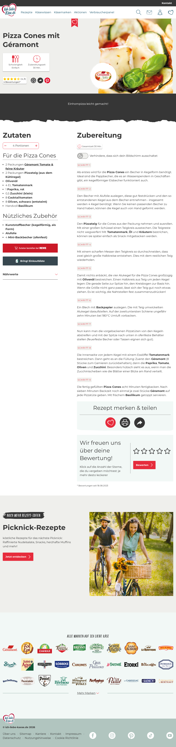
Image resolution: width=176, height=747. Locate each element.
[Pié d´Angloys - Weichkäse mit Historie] (96, 681)
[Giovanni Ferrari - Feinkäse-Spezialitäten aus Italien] (62, 648)
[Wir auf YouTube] (169, 736)
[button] (40, 80)
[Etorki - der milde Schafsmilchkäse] (131, 664)
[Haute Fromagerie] (44, 664)
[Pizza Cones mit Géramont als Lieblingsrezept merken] (74, 23)
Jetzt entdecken (16, 556)
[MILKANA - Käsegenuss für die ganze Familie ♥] (166, 648)
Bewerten (142, 465)
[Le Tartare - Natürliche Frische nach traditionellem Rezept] (114, 664)
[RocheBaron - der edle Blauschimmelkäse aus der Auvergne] (10, 680)
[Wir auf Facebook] (92, 736)
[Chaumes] (79, 664)
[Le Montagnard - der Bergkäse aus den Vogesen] (79, 681)
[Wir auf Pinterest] (131, 736)
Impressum (73, 733)
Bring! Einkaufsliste (32, 261)
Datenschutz (12, 738)
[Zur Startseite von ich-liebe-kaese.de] (9, 10)
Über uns (9, 733)
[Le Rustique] (148, 648)
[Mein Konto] (160, 12)
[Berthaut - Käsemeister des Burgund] (166, 681)
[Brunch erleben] (10, 664)
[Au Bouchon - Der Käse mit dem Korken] (148, 664)
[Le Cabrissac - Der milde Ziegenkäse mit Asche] (131, 681)
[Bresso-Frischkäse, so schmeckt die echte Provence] (79, 648)
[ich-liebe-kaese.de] (9, 718)
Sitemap (26, 733)
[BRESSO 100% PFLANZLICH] (96, 648)
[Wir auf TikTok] (150, 736)
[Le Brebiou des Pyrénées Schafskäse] (62, 680)
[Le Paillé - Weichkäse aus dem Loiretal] (114, 681)
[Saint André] (114, 648)
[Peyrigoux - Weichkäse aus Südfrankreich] (166, 664)
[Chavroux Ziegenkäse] (44, 648)
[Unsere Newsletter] (149, 12)
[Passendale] (27, 681)
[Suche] (138, 12)
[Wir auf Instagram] (112, 736)
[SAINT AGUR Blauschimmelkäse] (27, 664)
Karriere (41, 733)
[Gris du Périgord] (96, 664)
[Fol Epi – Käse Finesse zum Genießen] (27, 648)
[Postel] (44, 681)
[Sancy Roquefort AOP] (148, 681)
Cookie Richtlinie (66, 738)
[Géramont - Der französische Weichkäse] (10, 648)
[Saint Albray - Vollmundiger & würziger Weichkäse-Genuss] (131, 648)
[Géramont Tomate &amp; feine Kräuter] (103, 76)
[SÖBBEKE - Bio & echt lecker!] (62, 664)
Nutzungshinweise (38, 738)
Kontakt (167, 3)
